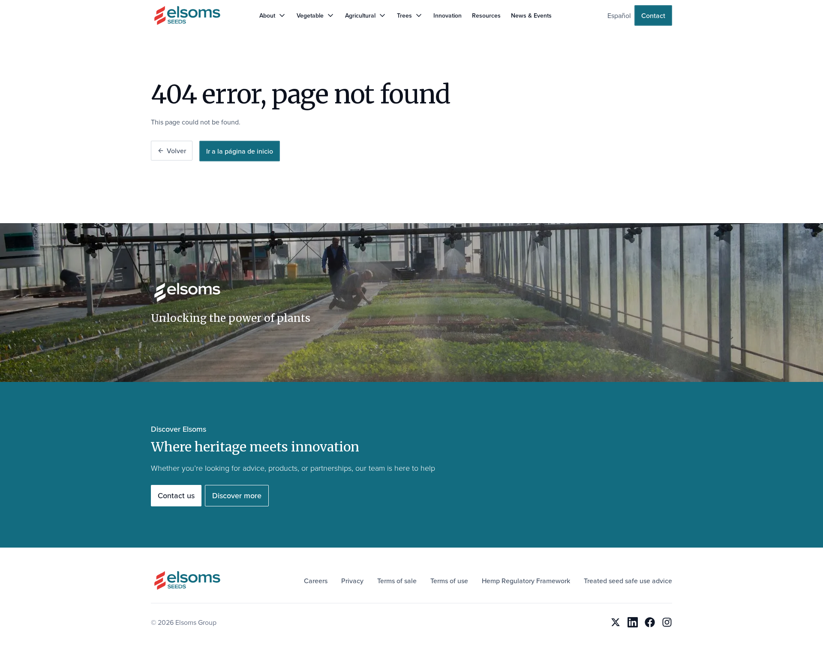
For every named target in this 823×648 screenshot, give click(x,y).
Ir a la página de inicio (239, 151)
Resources (486, 15)
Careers (315, 580)
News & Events (531, 15)
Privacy (352, 580)
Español (619, 15)
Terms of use (449, 580)
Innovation (447, 15)
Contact (653, 15)
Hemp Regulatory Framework (526, 580)
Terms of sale (397, 580)
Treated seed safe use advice (628, 580)
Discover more (236, 495)
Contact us (176, 495)
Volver (176, 150)
